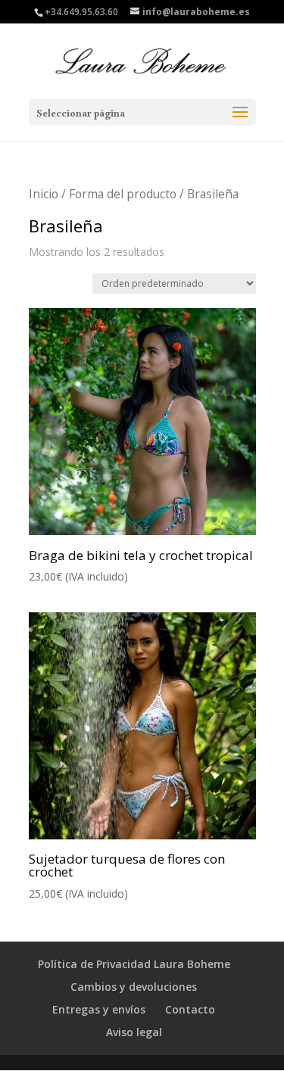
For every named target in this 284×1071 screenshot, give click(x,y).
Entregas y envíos (98, 1009)
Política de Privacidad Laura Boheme (134, 964)
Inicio (43, 193)
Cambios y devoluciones (133, 986)
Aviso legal (134, 1032)
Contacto (190, 1009)
